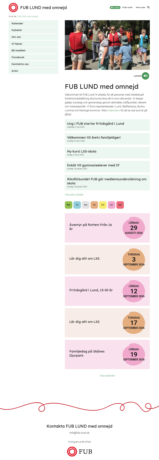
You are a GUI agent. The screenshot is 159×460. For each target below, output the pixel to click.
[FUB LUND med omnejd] (79, 451)
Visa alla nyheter (74, 194)
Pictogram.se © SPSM (79, 442)
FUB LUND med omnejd (27, 16)
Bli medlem (19, 50)
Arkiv (15, 70)
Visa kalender (107, 375)
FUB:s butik (127, 7)
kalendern (114, 110)
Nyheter (17, 30)
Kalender (17, 23)
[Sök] (148, 7)
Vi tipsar (17, 43)
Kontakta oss (20, 64)
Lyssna (116, 7)
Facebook (18, 57)
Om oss (16, 36)
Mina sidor (140, 7)
